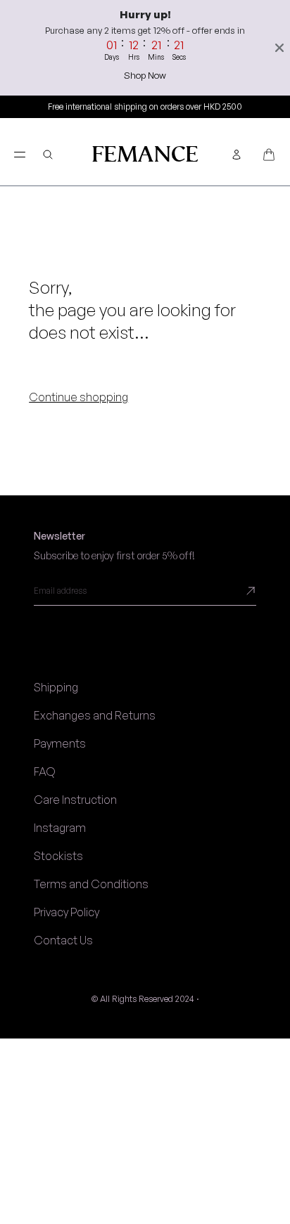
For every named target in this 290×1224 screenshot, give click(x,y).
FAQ (45, 771)
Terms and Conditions (91, 884)
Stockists (58, 856)
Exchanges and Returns (95, 715)
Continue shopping (78, 397)
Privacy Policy (66, 912)
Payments (60, 743)
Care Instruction (75, 800)
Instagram (60, 828)
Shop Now (145, 75)
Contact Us (63, 940)
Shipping (56, 687)
